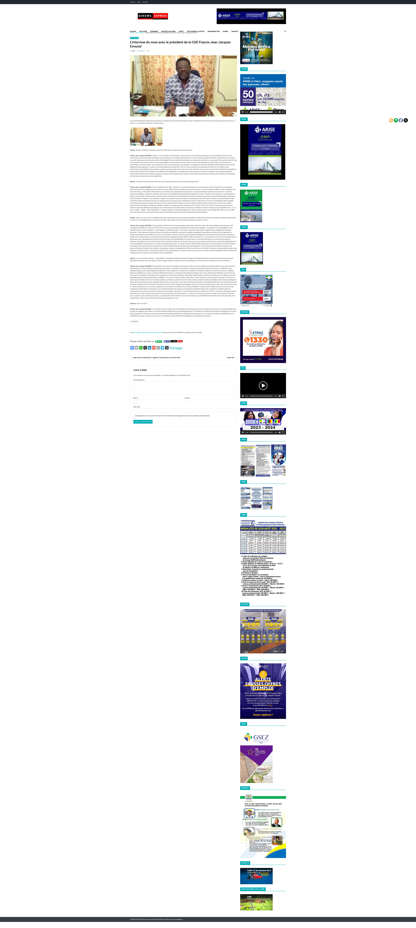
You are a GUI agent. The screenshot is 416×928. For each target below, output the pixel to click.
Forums (132, 2)
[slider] (261, 112)
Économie (154, 31)
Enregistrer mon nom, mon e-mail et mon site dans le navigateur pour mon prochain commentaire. (173, 416)
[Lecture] (243, 112)
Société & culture (168, 31)
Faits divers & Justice (195, 31)
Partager (176, 348)
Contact (145, 2)
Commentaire (139, 380)
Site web (136, 407)
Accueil (133, 31)
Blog (138, 2)
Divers (225, 31)
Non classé (134, 38)
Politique (143, 31)
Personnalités (214, 31)
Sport (181, 31)
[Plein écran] (283, 112)
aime (133, 51)
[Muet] (280, 112)
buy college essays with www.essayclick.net (148, 332)
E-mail (188, 398)
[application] (263, 94)
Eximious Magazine (176, 919)
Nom (135, 398)
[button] (263, 94)
